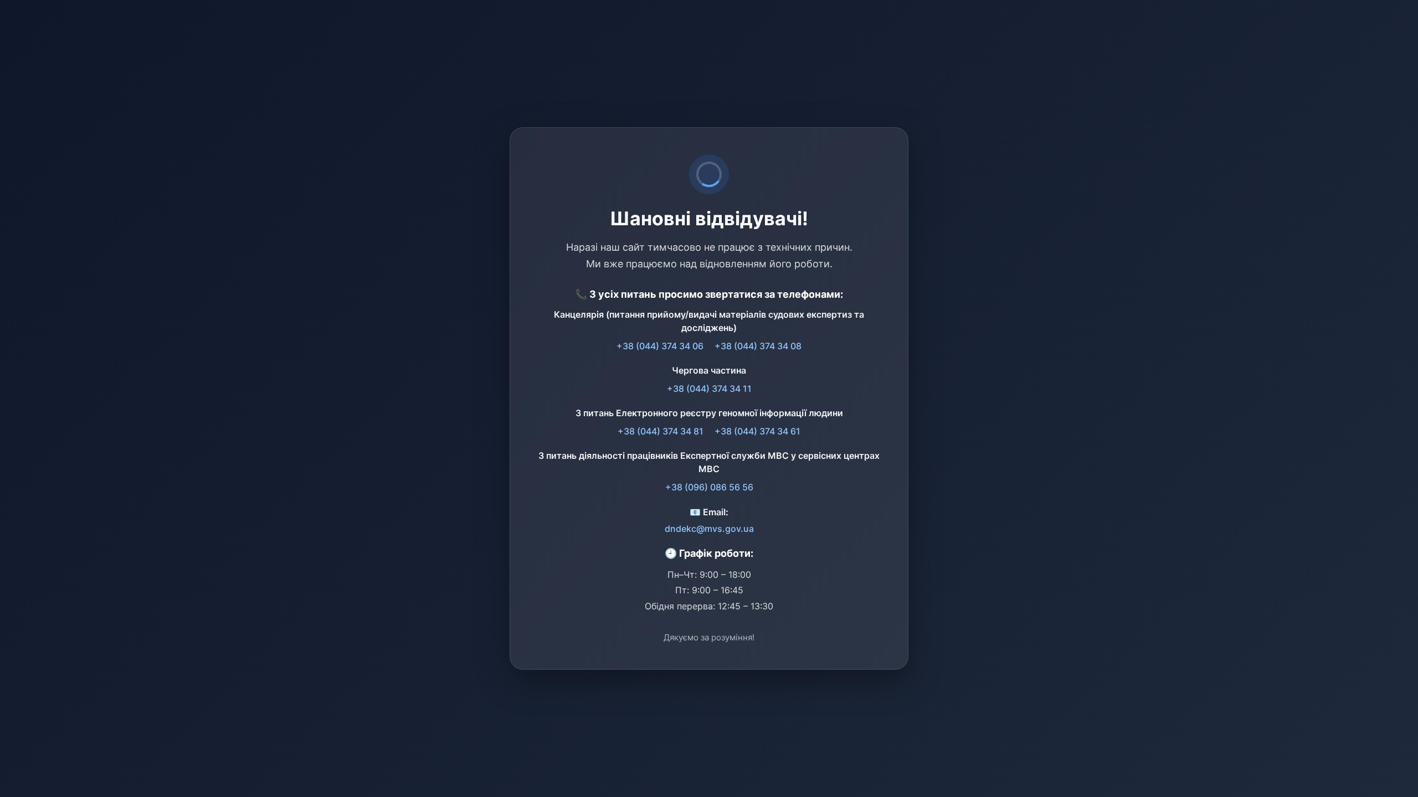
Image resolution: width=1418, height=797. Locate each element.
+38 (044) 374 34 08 (758, 345)
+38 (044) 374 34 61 (757, 431)
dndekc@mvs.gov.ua (709, 528)
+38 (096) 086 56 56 (709, 487)
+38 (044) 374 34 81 (660, 431)
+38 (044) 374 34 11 (709, 388)
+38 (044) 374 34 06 (659, 345)
